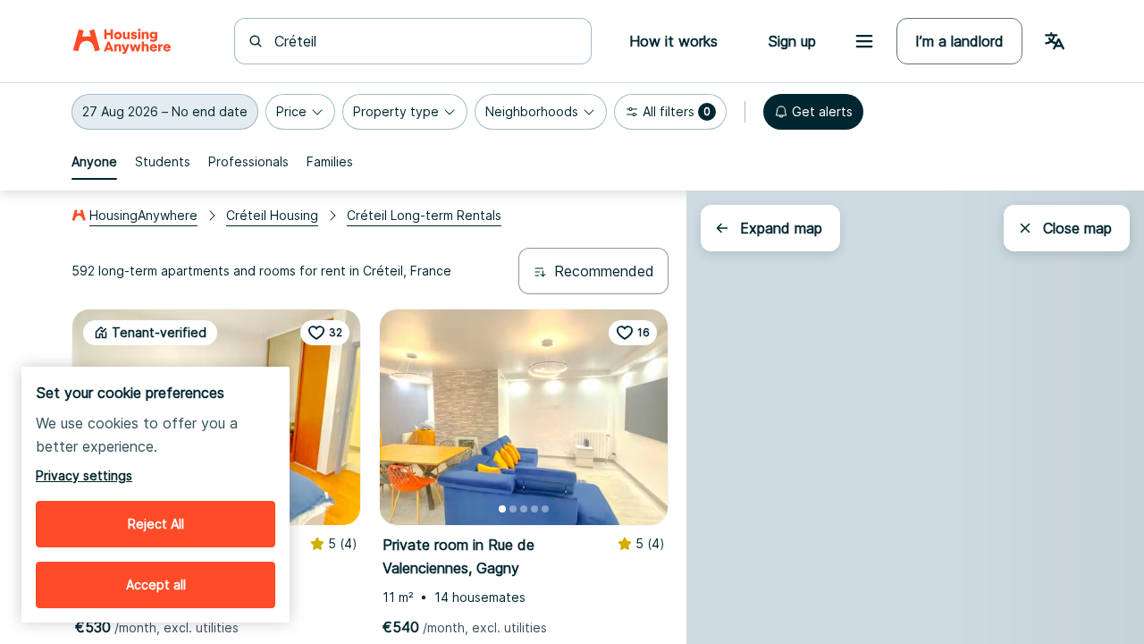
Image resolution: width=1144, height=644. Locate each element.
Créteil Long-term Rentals (424, 215)
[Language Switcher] (1054, 41)
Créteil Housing (272, 215)
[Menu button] (864, 41)
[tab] (94, 162)
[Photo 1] (502, 509)
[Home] (122, 41)
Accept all (156, 584)
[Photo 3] (523, 509)
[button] (165, 112)
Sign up (792, 41)
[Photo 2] (513, 509)
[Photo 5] (545, 509)
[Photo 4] (534, 509)
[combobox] (423, 41)
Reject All (156, 523)
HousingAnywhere (143, 215)
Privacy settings (84, 475)
